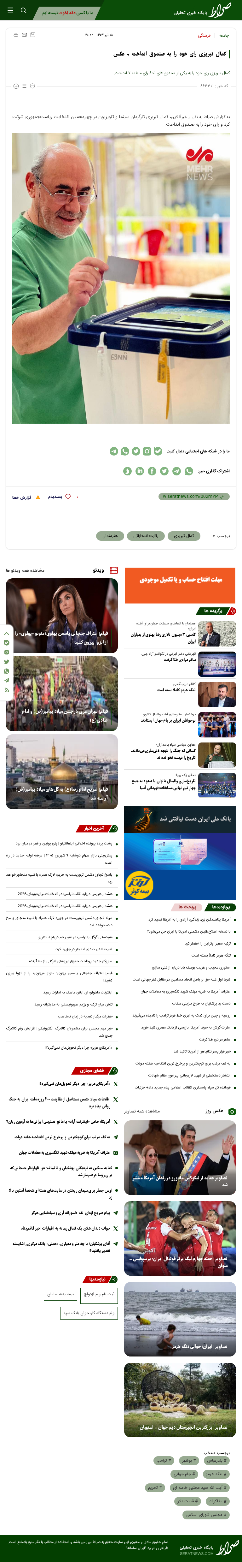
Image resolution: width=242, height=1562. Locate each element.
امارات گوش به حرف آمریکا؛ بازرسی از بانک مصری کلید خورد (186, 1027)
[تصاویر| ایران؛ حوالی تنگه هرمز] (180, 1319)
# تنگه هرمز (216, 1474)
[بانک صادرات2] (180, 851)
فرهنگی (204, 35)
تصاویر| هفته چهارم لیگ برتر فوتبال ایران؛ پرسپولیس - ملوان (178, 1262)
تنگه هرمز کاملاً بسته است (176, 690)
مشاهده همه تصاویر (142, 1111)
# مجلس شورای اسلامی (206, 1514)
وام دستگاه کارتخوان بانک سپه (89, 1313)
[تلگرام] (6, 680)
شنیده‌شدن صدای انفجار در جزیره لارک (83, 949)
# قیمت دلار (187, 1501)
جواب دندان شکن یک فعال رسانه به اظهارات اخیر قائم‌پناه (65, 1228)
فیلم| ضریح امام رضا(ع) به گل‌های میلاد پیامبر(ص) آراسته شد (61, 794)
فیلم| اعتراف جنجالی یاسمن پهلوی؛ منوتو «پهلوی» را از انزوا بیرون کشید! (61, 638)
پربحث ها (187, 907)
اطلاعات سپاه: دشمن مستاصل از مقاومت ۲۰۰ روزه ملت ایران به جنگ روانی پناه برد (59, 1102)
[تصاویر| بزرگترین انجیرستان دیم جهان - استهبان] (180, 1400)
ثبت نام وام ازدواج (99, 1294)
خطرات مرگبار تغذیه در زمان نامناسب (85, 1016)
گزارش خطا (22, 497)
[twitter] (164, 471)
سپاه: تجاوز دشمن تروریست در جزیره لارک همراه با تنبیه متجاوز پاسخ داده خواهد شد (59, 921)
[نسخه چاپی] (15, 34)
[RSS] (6, 690)
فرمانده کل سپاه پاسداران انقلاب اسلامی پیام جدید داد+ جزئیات (183, 1087)
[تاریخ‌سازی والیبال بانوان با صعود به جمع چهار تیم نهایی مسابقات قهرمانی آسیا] (216, 785)
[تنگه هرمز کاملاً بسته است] (216, 694)
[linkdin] (140, 471)
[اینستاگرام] (6, 652)
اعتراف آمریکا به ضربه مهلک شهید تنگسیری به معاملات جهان (186, 991)
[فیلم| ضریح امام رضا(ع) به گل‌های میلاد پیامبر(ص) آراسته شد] (62, 771)
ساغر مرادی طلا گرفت (180, 660)
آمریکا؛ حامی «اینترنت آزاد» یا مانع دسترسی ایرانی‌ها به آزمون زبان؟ (58, 1122)
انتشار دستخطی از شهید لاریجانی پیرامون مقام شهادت (189, 1075)
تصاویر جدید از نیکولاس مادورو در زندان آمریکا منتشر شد (180, 1182)
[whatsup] (189, 471)
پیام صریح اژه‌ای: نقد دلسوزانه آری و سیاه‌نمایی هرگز (70, 1213)
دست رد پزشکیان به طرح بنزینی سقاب (201, 1003)
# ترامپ (164, 1460)
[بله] (6, 643)
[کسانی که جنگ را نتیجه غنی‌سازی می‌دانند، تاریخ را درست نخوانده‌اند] (216, 755)
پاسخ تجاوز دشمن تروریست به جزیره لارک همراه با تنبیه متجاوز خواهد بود (59, 878)
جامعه (224, 35)
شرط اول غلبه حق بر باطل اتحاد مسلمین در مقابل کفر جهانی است (182, 979)
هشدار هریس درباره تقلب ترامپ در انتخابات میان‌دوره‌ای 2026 (65, 894)
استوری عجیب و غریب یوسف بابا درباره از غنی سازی (191, 967)
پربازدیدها (221, 907)
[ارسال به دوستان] (24, 34)
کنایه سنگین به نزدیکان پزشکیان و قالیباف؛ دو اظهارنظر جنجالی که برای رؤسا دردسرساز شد (61, 1171)
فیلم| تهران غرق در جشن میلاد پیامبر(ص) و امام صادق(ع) (65, 716)
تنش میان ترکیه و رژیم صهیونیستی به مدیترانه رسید (73, 1004)
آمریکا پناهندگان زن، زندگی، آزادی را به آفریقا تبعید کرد (189, 919)
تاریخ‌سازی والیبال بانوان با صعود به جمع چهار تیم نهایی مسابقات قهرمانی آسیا (163, 784)
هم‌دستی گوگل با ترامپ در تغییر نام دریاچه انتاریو (75, 937)
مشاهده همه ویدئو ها (25, 571)
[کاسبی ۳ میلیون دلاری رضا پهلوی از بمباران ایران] (216, 634)
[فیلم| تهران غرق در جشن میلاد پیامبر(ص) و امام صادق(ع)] (62, 693)
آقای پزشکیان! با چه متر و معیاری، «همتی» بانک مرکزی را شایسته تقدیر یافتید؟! (61, 1247)
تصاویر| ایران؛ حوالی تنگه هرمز (200, 1346)
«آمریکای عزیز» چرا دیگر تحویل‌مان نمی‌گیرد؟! (78, 1048)
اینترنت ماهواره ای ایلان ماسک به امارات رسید (77, 992)
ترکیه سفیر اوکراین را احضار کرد (208, 943)
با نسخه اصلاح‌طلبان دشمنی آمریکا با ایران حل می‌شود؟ (189, 931)
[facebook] (152, 471)
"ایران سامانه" (136, 1548)
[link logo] (204, 10)
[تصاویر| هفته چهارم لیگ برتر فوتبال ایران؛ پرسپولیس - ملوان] (180, 1238)
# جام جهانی (184, 1474)
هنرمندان (110, 536)
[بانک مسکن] (180, 585)
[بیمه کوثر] (180, 885)
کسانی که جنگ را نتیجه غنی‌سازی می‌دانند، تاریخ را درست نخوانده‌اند (163, 754)
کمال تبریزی (184, 536)
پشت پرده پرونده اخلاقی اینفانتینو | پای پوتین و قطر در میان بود (64, 843)
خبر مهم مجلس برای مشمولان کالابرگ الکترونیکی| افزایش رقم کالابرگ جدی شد (59, 1032)
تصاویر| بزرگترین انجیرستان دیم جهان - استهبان (184, 1427)
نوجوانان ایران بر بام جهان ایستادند (168, 721)
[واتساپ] (6, 671)
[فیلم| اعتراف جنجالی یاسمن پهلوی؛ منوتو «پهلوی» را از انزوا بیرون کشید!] (62, 615)
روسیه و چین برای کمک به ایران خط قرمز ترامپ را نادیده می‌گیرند (181, 1015)
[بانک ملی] (180, 819)
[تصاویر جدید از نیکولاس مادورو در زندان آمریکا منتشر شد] (180, 1157)
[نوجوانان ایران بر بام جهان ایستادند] (216, 724)
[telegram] (176, 471)
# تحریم (155, 1487)
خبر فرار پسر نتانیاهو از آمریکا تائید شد (202, 1051)
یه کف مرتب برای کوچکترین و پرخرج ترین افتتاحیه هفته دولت (183, 1063)
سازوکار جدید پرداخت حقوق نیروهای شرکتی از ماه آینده (70, 961)
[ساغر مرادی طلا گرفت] (216, 664)
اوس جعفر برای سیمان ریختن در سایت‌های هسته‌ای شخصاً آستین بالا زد (60, 1194)
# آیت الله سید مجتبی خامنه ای (200, 1487)
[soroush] (127, 471)
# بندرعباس (217, 1460)
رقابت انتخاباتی (145, 536)
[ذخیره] (33, 35)
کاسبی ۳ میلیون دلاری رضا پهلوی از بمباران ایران (163, 638)
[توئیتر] (6, 662)
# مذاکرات (218, 1501)
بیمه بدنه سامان (60, 1294)
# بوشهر (189, 1460)
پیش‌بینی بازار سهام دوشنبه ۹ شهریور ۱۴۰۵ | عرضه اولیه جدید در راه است (59, 859)
